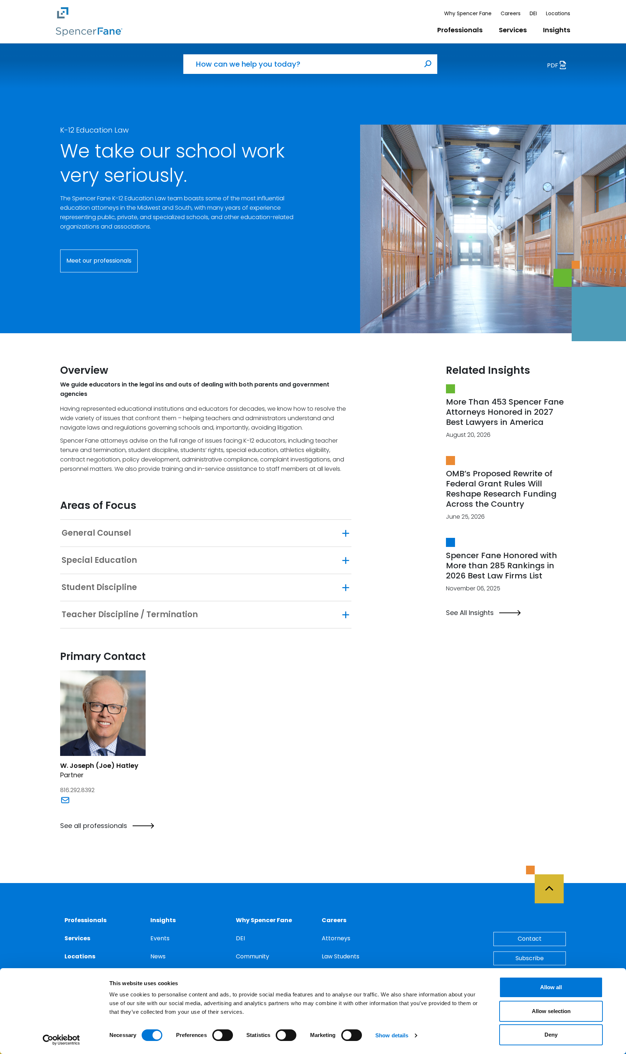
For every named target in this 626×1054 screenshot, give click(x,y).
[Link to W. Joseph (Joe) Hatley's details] (103, 712)
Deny (551, 1035)
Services (513, 29)
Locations (558, 13)
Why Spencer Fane (468, 13)
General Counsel (96, 533)
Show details (391, 1035)
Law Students (340, 956)
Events (160, 938)
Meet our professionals (99, 260)
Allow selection (551, 1011)
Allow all (551, 987)
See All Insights (470, 613)
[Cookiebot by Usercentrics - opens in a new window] (61, 1039)
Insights (556, 29)
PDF (553, 65)
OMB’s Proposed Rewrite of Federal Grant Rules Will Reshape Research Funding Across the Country (501, 489)
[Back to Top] (552, 884)
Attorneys (336, 938)
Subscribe (530, 958)
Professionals (460, 29)
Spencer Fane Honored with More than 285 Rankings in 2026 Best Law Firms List (501, 565)
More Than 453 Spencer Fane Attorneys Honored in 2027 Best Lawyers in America (505, 412)
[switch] (222, 1035)
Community (252, 956)
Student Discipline (99, 587)
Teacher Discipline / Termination (130, 614)
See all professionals (93, 826)
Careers (511, 13)
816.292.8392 (77, 790)
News (158, 956)
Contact (530, 938)
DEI (533, 13)
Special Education (99, 560)
